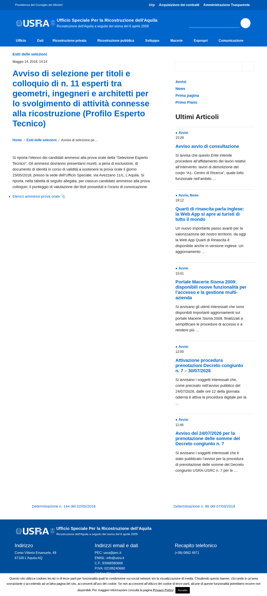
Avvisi (181, 82)
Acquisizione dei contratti (179, 5)
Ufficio (21, 40)
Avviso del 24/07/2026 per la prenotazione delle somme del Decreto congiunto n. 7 (207, 438)
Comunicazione (231, 40)
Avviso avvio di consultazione (207, 146)
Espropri (201, 40)
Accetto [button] (182, 590)
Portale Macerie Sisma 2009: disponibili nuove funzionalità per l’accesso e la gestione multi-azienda (211, 289)
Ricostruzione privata (69, 40)
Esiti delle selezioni (30, 54)
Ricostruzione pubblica (115, 40)
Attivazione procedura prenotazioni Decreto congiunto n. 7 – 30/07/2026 (209, 365)
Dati (40, 40)
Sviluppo (152, 40)
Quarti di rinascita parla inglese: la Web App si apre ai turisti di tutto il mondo (209, 214)
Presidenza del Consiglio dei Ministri (39, 4)
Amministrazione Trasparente (226, 5)
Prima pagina (187, 95)
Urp (152, 5)
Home (17, 140)
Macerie (176, 40)
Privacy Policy (163, 590)
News (180, 89)
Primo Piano (186, 102)
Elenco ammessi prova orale (36, 196)
